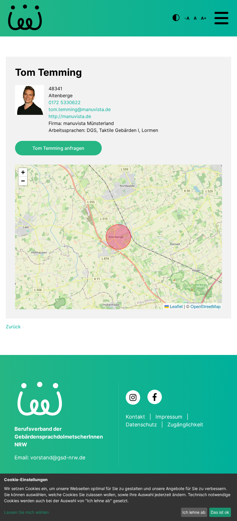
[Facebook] (154, 397)
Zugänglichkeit (185, 424)
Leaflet (176, 306)
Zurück (13, 326)
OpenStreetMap (205, 306)
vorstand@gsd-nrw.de (57, 457)
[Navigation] (221, 18)
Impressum (168, 417)
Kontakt (135, 417)
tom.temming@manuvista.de (80, 109)
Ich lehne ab (193, 512)
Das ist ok (220, 512)
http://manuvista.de (70, 116)
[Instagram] (133, 397)
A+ (204, 18)
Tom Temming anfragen (58, 148)
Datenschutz (141, 424)
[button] (22, 172)
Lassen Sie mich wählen (26, 512)
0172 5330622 (65, 102)
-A (186, 18)
